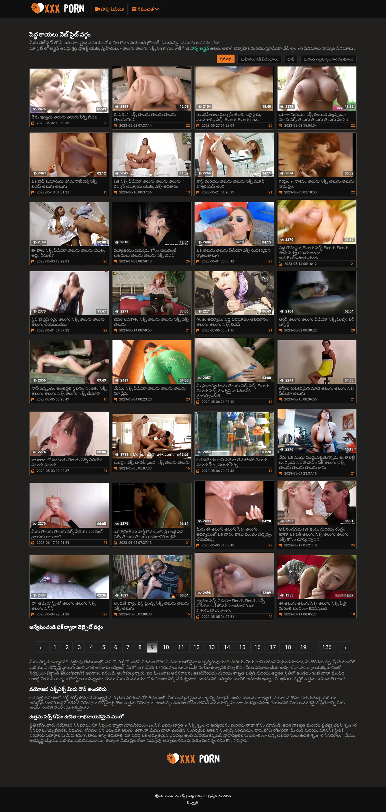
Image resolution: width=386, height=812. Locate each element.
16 (257, 647)
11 (181, 647)
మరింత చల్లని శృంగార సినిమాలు (328, 59)
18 (288, 647)
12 (196, 647)
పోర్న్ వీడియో (112, 9)
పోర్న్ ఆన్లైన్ (200, 48)
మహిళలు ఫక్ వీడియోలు (259, 59)
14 (227, 647)
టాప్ (290, 59)
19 (303, 647)
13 (212, 647)
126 (326, 647)
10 (166, 647)
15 (242, 647)
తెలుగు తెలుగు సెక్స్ (172, 796)
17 (273, 647)
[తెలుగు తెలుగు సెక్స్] (57, 12)
